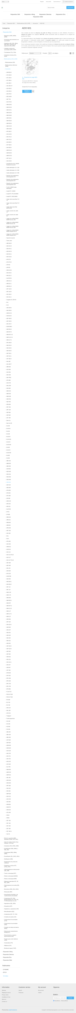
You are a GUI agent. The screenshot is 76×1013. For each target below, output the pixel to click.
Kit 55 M (8, 450)
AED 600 (8, 487)
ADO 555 (8, 476)
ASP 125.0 (8, 648)
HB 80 (7, 817)
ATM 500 (8, 672)
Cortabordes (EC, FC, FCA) (10, 914)
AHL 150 (8, 710)
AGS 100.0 (9, 134)
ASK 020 (8, 638)
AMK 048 (8, 396)
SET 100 (8, 820)
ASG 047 (8, 629)
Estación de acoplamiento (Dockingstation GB (12, 184)
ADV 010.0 (9, 256)
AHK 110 (8, 707)
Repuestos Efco (7, 957)
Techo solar (9, 240)
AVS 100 (8, 533)
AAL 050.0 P (9, 85)
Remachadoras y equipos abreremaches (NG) (10, 935)
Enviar (70, 998)
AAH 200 (8, 544)
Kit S (7, 305)
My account (41, 990)
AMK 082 (8, 597)
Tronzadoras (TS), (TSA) (10, 52)
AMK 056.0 (9, 120)
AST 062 (8, 670)
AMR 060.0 (9, 152)
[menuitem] (15, 14)
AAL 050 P (8, 364)
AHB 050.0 (9, 72)
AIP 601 (8, 264)
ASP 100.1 (8, 353)
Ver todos (5, 976)
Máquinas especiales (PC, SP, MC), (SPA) (11, 882)
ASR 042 (8, 656)
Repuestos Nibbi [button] (38, 17)
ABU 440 (8, 734)
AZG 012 (8, 796)
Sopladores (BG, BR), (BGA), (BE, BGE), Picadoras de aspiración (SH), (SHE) (11, 44)
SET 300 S (9, 831)
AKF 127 (8, 589)
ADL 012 (8, 568)
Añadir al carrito (27, 91)
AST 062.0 (8, 358)
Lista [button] (73, 53)
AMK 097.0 (9, 331)
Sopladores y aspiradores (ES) (11, 908)
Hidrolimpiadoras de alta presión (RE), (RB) (11, 870)
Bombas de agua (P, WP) (10, 948)
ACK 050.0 (9, 88)
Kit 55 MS (8, 452)
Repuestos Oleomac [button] (45, 14)
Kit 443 (8, 431)
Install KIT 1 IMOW (10, 191)
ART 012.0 (9, 158)
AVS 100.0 (8, 294)
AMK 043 (8, 391)
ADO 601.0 (9, 251)
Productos (21, 992)
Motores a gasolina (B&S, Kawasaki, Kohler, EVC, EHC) (11, 839)
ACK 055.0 (9, 91)
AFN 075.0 (9, 262)
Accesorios (7, 69)
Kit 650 (8, 455)
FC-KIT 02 (8, 691)
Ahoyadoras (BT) (8, 906)
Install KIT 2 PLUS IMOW (12, 193)
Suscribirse (57, 1000)
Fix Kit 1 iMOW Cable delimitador (11, 188)
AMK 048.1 (9, 118)
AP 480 (8, 514)
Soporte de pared (10, 238)
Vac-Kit (8, 834)
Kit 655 (8, 458)
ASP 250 (8, 651)
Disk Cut (8, 420)
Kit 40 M (8, 428)
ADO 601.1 (9, 254)
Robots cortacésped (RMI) (10, 878)
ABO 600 (8, 466)
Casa (4, 23)
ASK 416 (8, 640)
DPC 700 (8, 683)
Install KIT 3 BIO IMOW (11, 196)
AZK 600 (8, 801)
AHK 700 (8, 753)
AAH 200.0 (9, 307)
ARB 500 (8, 522)
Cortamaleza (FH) (8, 942)
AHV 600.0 (9, 147)
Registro (42, 1)
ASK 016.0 (8, 345)
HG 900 (8, 726)
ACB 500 (8, 468)
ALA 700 (8, 766)
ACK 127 (8, 557)
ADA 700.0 (8, 93)
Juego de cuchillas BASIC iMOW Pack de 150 (12, 219)
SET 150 (8, 823)
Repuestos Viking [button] (29, 14)
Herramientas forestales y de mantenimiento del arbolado (11, 895)
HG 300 (8, 723)
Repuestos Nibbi (7, 960)
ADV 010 (8, 485)
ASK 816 (8, 643)
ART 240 (8, 530)
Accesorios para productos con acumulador (11, 40)
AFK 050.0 (8, 131)
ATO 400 (8, 812)
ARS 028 (8, 527)
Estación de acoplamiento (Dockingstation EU (12, 180)
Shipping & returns (6, 992)
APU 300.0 (9, 342)
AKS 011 (8, 506)
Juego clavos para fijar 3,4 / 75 (12, 200)
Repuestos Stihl (7, 32)
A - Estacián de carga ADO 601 (29, 78)
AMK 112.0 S (9, 337)
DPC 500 (8, 680)
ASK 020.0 (8, 350)
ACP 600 (8, 740)
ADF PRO (8, 377)
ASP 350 (8, 654)
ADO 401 (8, 474)
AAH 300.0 (9, 310)
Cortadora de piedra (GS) (10, 916)
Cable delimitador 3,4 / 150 (12, 167)
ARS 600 (8, 404)
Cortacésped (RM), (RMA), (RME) (10, 853)
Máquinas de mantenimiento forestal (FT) (11, 932)
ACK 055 (8, 372)
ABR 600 (8, 366)
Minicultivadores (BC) (9, 911)
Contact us (4, 1001)
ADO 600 (8, 479)
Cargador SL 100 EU (11, 299)
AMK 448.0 (9, 128)
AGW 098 (8, 576)
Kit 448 (8, 433)
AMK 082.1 (9, 600)
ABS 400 (8, 732)
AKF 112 (8, 587)
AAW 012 (8, 546)
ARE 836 (8, 619)
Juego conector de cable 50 (12, 215)
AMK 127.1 (9, 613)
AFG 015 (8, 573)
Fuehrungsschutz (10, 718)
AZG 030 (8, 799)
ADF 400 (8, 562)
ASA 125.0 (8, 624)
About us (4, 999)
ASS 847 (8, 667)
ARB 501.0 (9, 286)
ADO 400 (8, 471)
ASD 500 (8, 627)
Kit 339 (8, 425)
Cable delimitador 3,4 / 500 (12, 170)
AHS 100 (8, 761)
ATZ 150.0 (8, 77)
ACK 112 (8, 552)
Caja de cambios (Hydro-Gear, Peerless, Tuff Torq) (11, 842)
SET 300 (8, 828)
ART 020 (8, 621)
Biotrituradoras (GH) (10, 62)
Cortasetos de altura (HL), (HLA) (10, 55)
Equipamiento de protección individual (10, 862)
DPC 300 (8, 678)
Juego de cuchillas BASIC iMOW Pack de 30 (12, 223)
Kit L (7, 302)
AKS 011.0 (8, 275)
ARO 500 (8, 780)
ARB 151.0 (9, 280)
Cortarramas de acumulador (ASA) (11, 924)
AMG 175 (8, 595)
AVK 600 (8, 791)
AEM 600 (8, 748)
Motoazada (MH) (8, 891)
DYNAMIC (6, 969)
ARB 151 (8, 519)
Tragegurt (8, 715)
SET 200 (8, 825)
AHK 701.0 (9, 136)
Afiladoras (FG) (7, 945)
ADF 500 (8, 565)
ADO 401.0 (9, 246)
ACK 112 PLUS (10, 554)
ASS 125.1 (8, 662)
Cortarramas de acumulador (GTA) (11, 920)
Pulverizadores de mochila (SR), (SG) (11, 886)
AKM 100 (8, 501)
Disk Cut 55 (9, 423)
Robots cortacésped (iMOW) (11, 876)
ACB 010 (8, 549)
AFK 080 (8, 380)
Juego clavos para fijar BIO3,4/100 (11, 207)
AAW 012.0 (9, 313)
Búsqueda (70, 7)
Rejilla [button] (70, 53)
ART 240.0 (9, 291)
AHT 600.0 (9, 144)
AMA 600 (8, 769)
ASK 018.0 (8, 348)
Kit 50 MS (8, 444)
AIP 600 (8, 498)
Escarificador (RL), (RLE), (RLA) (11, 856)
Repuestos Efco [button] (60, 14)
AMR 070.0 (9, 155)
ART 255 (8, 407)
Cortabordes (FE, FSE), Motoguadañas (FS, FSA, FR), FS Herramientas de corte (11, 899)
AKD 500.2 (9, 584)
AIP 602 (8, 267)
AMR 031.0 (9, 150)
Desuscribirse (64, 1000)
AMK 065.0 (9, 123)
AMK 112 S (9, 608)
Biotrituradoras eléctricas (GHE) (11, 65)
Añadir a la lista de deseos (33, 91)
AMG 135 (8, 592)
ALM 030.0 (9, 278)
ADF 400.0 (9, 318)
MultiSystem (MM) (8, 859)
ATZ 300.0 (8, 80)
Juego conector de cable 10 (12, 211)
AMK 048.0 (9, 115)
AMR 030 (8, 772)
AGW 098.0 (9, 326)
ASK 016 (8, 632)
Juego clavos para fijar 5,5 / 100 (12, 203)
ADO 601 (8, 482)
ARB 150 (8, 517)
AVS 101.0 (8, 297)
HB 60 (7, 815)
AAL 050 (8, 361)
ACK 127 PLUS (10, 560)
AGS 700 (8, 382)
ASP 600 (8, 415)
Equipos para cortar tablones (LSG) (11, 939)
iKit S (7, 538)
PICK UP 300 (9, 697)
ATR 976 (8, 713)
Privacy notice (5, 994)
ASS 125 (8, 659)
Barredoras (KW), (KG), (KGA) (11, 889)
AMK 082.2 (9, 329)
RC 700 (8, 702)
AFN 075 (8, 259)
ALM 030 (8, 509)
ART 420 (8, 409)
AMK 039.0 (9, 104)
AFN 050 (8, 490)
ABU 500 (8, 737)
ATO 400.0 (9, 75)
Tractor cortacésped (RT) (10, 873)
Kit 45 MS (8, 439)
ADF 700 (8, 99)
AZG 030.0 (9, 161)
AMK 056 (8, 399)
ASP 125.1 (8, 356)
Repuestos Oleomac (8, 954)
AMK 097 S (9, 605)
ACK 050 (8, 369)
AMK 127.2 (9, 340)
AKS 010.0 (8, 272)
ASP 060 (8, 412)
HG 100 (8, 721)
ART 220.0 (9, 289)
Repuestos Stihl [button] (15, 14)
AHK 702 (8, 758)
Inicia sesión (48, 1)
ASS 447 (8, 664)
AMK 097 (8, 603)
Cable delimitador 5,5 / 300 (12, 172)
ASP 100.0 (8, 646)
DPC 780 (8, 686)
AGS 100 (8, 750)
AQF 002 (8, 401)
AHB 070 (8, 807)
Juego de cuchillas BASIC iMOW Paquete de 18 (12, 231)
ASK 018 (8, 635)
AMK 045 (8, 393)
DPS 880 (8, 689)
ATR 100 (8, 675)
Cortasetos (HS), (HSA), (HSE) (11, 845)
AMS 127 (8, 616)
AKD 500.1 (9, 581)
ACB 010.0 (9, 315)
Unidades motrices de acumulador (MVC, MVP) (10, 49)
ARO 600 (8, 783)
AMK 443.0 (9, 126)
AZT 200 (8, 417)
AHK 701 (8, 756)
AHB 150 (8, 809)
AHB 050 (8, 804)
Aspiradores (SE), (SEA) (10, 903)
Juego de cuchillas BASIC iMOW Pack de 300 (12, 227)
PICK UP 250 (9, 694)
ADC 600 (8, 374)
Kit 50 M (8, 442)
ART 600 (8, 785)
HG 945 (8, 729)
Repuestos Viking (7, 951)
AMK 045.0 (9, 112)
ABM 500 (8, 463)
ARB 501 (8, 525)
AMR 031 (8, 774)
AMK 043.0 (9, 107)
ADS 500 (8, 570)
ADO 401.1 (9, 248)
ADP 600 (8, 742)
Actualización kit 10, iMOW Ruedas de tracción (12, 164)
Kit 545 (8, 447)
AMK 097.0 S (9, 334)
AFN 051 (8, 493)
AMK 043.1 (9, 110)
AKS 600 (8, 388)
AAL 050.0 (8, 83)
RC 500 (8, 699)
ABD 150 (8, 460)
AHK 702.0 (9, 139)
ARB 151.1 (9, 283)
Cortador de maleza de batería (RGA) (11, 928)
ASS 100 (8, 788)
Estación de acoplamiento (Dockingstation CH (12, 176)
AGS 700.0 (9, 101)
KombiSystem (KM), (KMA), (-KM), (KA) (11, 849)
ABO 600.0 (9, 243)
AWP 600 (8, 793)
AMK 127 (8, 611)
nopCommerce (13, 1010)
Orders (39, 992)
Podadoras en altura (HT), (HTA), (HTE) (10, 866)
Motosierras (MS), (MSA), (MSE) (10, 36)
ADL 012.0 (8, 323)
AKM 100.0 (9, 270)
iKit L (7, 536)
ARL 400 (8, 777)
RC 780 (8, 705)
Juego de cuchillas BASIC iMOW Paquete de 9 (12, 234)
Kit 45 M (8, 436)
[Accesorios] (30, 66)
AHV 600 (8, 764)
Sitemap (4, 990)
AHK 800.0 (9, 142)
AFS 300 (8, 495)
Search (20, 990)
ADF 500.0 (9, 321)
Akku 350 (8, 385)
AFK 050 (8, 541)
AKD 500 (8, 578)
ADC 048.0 (9, 96)
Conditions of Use (6, 997)
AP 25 (7, 511)
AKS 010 (8, 503)
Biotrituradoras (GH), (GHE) (10, 59)
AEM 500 (8, 745)
